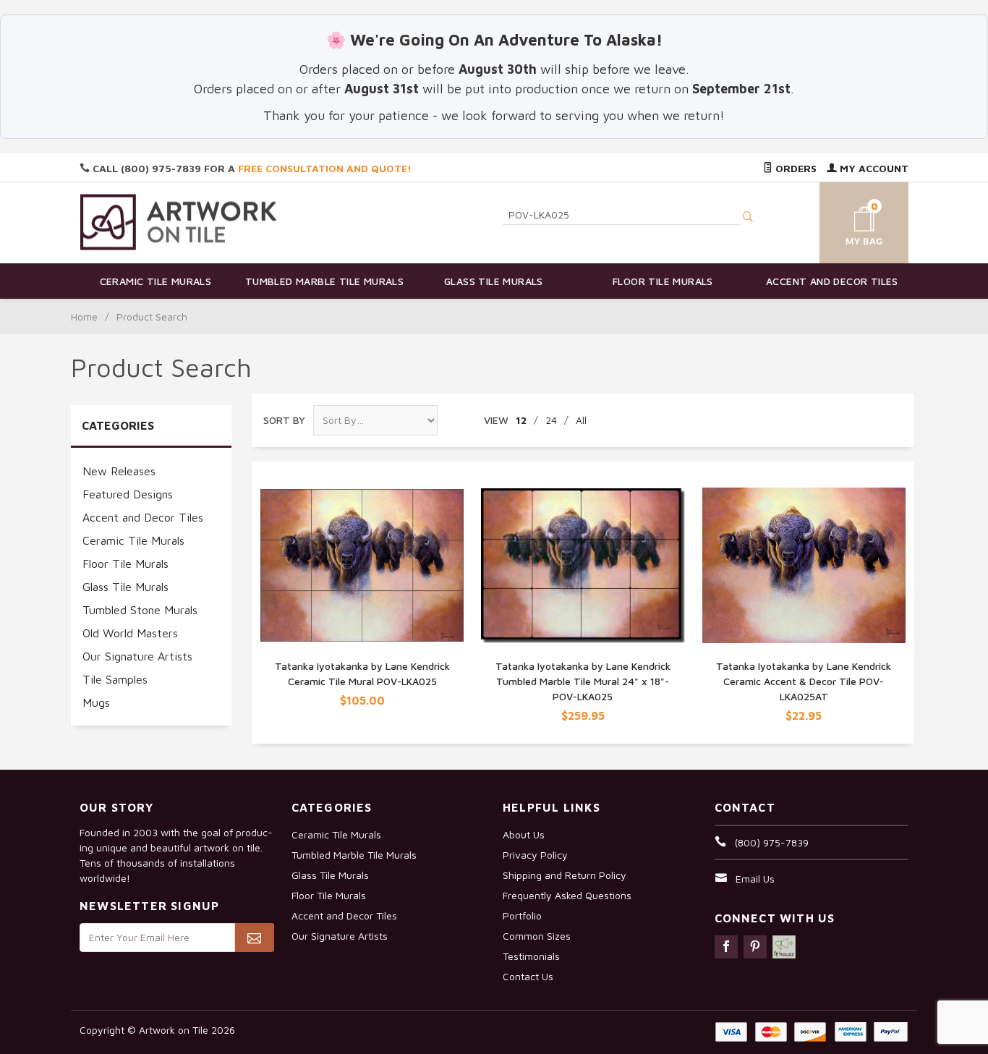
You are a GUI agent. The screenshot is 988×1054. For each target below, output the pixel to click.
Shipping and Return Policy (564, 875)
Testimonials (531, 956)
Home (84, 316)
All (581, 420)
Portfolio (522, 915)
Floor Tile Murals (663, 281)
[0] (846, 220)
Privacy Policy (535, 855)
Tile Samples (115, 679)
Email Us (755, 878)
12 (521, 420)
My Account (872, 168)
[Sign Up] (254, 937)
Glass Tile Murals (493, 281)
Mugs (96, 702)
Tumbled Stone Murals (139, 609)
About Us (524, 834)
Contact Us (528, 976)
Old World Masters (130, 632)
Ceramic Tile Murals (156, 281)
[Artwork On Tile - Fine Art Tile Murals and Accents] (179, 222)
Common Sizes (537, 936)
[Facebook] (726, 947)
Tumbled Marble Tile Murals (324, 281)
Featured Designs (127, 494)
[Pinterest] (755, 947)
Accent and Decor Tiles (832, 281)
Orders (794, 168)
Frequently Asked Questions (567, 895)
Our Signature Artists (137, 656)
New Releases (119, 470)
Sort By (284, 420)
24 (551, 420)
